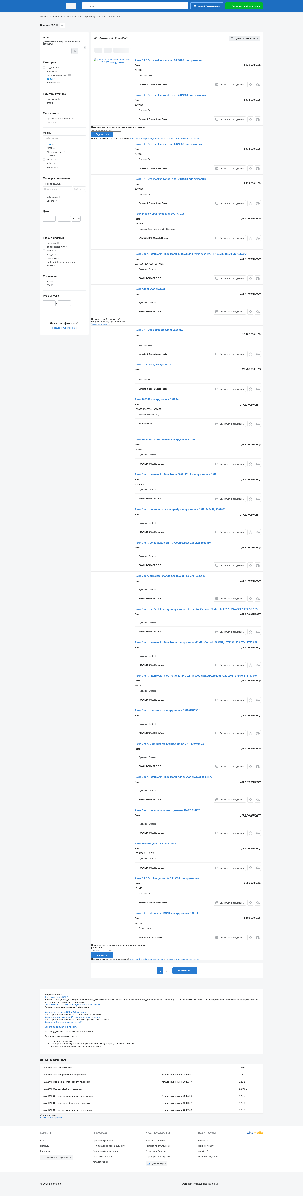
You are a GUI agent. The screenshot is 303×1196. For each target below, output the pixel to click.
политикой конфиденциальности (146, 138)
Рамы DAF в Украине (51, 1117)
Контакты (45, 1151)
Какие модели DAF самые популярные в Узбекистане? (73, 1004)
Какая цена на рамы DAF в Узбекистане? (66, 1012)
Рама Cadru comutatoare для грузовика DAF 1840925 (167, 810)
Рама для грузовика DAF (150, 289)
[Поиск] (85, 6)
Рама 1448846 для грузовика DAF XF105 (159, 213)
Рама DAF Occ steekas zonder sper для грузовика (67, 1096)
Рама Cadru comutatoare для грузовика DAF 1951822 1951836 (173, 542)
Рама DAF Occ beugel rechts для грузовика (64, 1074)
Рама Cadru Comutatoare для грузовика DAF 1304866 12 (169, 743)
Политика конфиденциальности (109, 1145)
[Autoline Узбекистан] (51, 6)
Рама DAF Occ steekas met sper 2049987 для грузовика (169, 60)
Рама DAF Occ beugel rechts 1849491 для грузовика (167, 878)
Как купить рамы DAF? (56, 997)
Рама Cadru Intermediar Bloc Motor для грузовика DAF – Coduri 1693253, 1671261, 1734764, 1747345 (196, 642)
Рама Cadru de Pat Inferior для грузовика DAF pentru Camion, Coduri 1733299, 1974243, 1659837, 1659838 (199, 609)
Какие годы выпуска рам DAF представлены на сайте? (73, 1017)
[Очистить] (85, 47)
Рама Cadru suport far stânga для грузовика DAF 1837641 (170, 576)
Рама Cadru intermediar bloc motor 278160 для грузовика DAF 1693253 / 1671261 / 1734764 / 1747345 (196, 675)
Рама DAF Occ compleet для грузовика (159, 330)
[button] (250, 84)
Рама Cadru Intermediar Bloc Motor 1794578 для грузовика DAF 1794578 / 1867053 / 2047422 (191, 254)
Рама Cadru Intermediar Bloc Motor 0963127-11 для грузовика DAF (175, 474)
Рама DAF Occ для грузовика (153, 364)
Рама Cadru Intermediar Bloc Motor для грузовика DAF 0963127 (173, 777)
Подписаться (102, 134)
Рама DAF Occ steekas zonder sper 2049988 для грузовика (171, 95)
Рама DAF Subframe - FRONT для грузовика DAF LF (167, 913)
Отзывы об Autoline (103, 1156)
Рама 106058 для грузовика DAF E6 (157, 399)
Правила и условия (103, 1140)
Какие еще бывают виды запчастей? (63, 1022)
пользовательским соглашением (182, 138)
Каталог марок (100, 1162)
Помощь (44, 1145)
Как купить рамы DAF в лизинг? (61, 1026)
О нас (43, 1140)
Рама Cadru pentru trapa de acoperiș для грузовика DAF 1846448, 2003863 (180, 509)
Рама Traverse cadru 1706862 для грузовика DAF (165, 439)
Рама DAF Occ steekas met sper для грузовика (66, 1081)
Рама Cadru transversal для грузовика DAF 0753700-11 (168, 710)
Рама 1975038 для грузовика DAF (155, 843)
